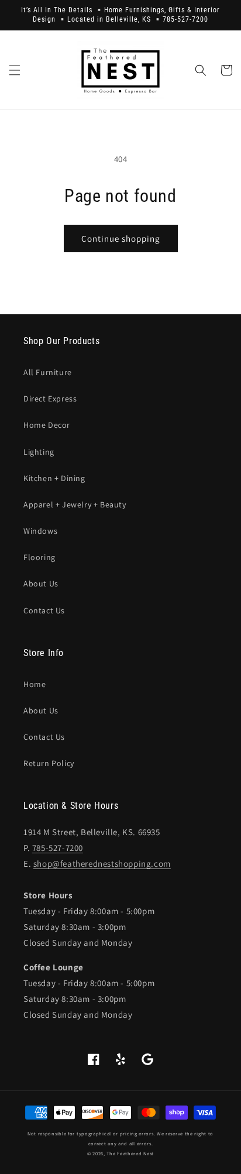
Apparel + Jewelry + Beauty (74, 504)
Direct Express (50, 398)
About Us (40, 583)
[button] (14, 70)
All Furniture (47, 372)
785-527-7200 (57, 847)
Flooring (39, 557)
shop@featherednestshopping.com (102, 863)
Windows (40, 531)
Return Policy (48, 763)
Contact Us (44, 610)
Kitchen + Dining (54, 478)
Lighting (38, 452)
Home (34, 684)
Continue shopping (120, 238)
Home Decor (46, 425)
